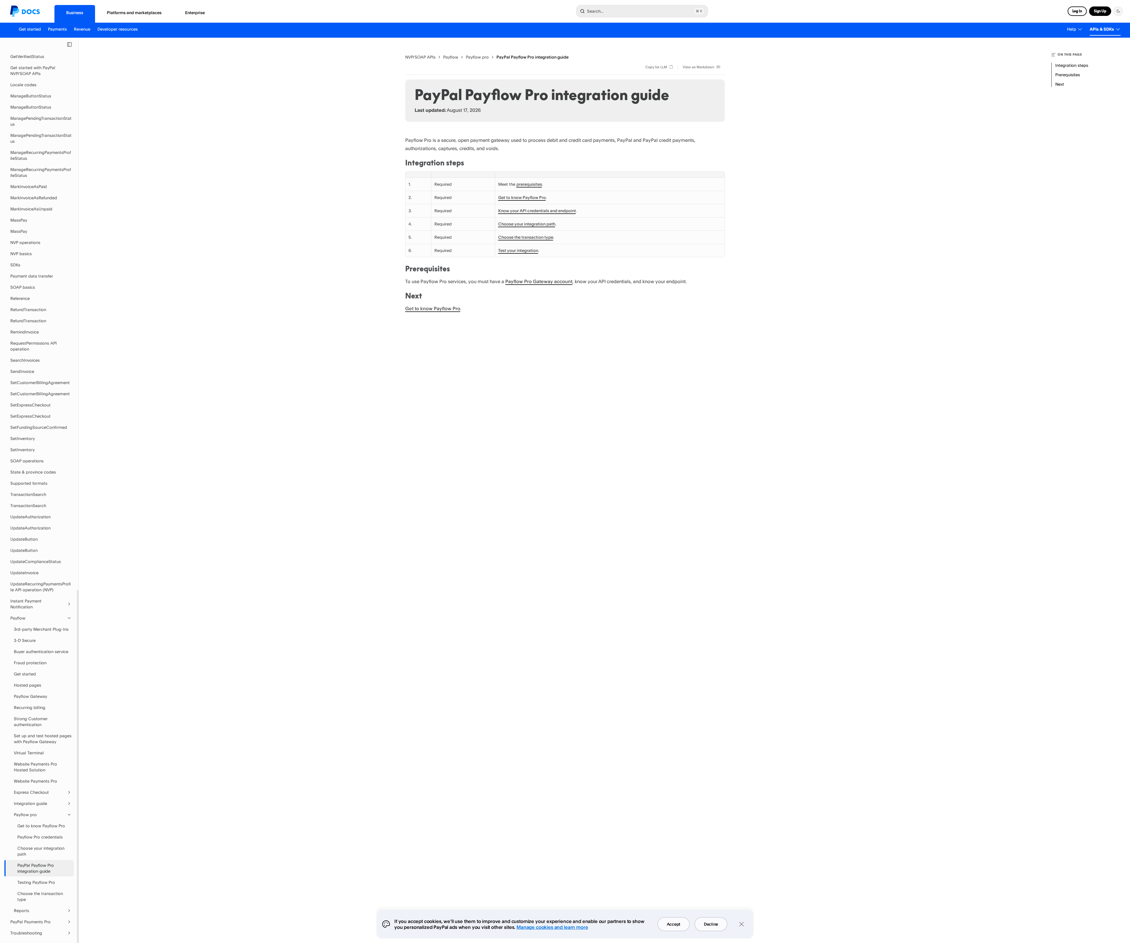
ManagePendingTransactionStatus (41, 121)
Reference (20, 298)
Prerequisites (427, 269)
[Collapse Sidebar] (69, 44)
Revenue (82, 28)
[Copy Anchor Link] (468, 163)
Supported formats (28, 483)
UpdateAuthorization (30, 516)
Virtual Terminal (29, 752)
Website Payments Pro (35, 780)
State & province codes (33, 471)
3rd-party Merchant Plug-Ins (41, 629)
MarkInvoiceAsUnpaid (31, 208)
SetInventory (22, 438)
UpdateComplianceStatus (35, 561)
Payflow (17, 617)
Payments (57, 28)
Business (74, 12)
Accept (673, 924)
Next (413, 296)
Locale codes (23, 84)
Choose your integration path (40, 851)
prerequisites (529, 184)
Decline (711, 924)
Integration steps (434, 163)
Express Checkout (31, 792)
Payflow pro (25, 814)
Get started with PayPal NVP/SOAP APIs (32, 70)
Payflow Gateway (30, 696)
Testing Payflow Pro (36, 882)
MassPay (18, 220)
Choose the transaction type (40, 896)
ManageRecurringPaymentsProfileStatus (40, 155)
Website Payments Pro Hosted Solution (35, 766)
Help (1071, 28)
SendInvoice (22, 371)
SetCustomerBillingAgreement (40, 382)
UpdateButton (24, 539)
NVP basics (21, 253)
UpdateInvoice (24, 572)
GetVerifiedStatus (27, 56)
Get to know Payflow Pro (41, 825)
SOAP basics (22, 287)
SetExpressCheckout (30, 404)
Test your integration (518, 250)
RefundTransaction (28, 309)
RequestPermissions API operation (33, 346)
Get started (30, 28)
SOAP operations (27, 460)
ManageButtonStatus (30, 95)
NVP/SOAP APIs (420, 56)
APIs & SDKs (1102, 28)
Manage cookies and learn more (552, 927)
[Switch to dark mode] (1118, 11)
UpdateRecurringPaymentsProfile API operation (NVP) (40, 586)
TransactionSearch (28, 494)
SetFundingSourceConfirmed (38, 427)
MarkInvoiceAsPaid (28, 186)
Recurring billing (29, 707)
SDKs (15, 264)
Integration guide (30, 803)
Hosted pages (27, 685)
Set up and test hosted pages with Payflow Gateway (43, 738)
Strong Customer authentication (31, 721)
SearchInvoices (25, 360)
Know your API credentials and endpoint (537, 210)
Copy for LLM (656, 67)
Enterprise (195, 12)
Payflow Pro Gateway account (538, 281)
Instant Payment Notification (25, 603)
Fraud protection (30, 662)
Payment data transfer (31, 275)
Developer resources (117, 28)
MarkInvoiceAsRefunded (33, 197)
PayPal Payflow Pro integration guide (35, 868)
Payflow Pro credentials (40, 836)
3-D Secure (25, 640)
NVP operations (25, 242)
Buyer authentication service (41, 651)
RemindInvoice (24, 331)
